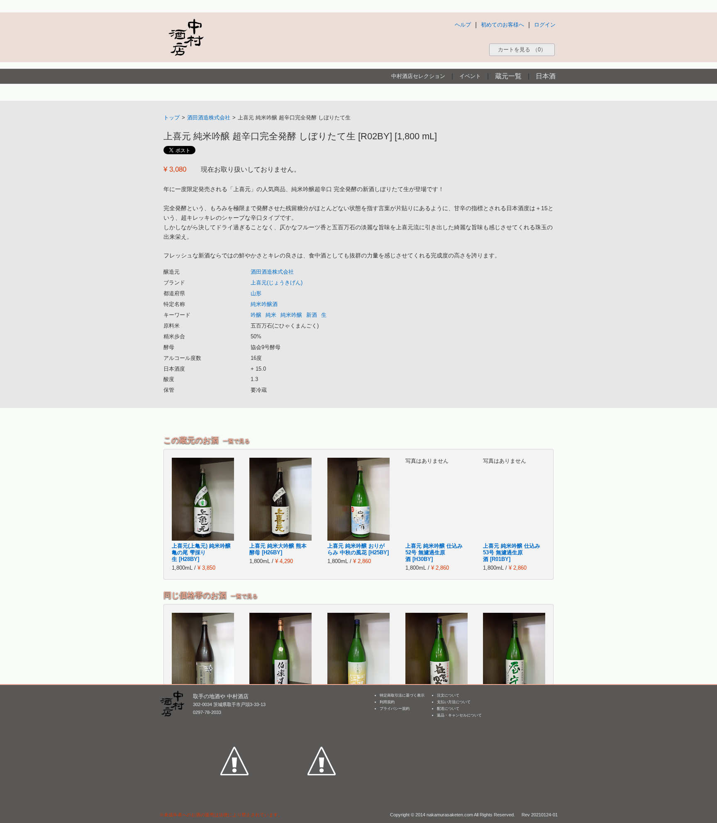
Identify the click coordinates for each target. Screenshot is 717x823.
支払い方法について (454, 702)
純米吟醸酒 (264, 304)
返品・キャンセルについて (459, 715)
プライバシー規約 (395, 708)
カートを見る (522, 49)
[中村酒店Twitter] (321, 722)
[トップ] (186, 37)
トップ (171, 117)
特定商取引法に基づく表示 (402, 695)
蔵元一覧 (508, 76)
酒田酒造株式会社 (208, 117)
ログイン (545, 25)
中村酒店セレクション (418, 76)
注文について (448, 695)
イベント (470, 76)
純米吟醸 (291, 315)
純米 (271, 315)
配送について (448, 708)
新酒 (311, 315)
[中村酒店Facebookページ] (234, 722)
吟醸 (256, 315)
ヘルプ (463, 25)
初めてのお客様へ (502, 25)
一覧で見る (236, 441)
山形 (256, 293)
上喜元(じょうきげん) (276, 282)
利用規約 (387, 702)
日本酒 (546, 76)
